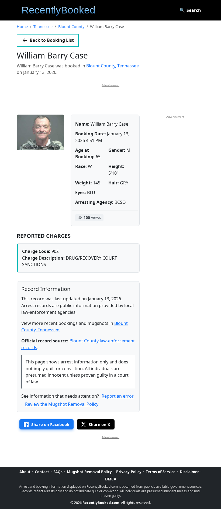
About (24, 471)
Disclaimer (189, 471)
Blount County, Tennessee (112, 66)
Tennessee (43, 26)
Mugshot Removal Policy (89, 471)
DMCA (110, 479)
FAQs (58, 471)
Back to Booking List (52, 40)
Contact (42, 471)
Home (22, 26)
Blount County (71, 26)
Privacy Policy (128, 471)
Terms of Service (160, 471)
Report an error (118, 396)
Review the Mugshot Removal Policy (61, 404)
